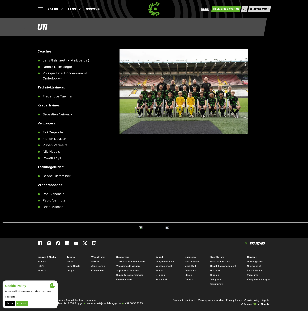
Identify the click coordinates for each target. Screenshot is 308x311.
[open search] (244, 9)
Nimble (265, 304)
